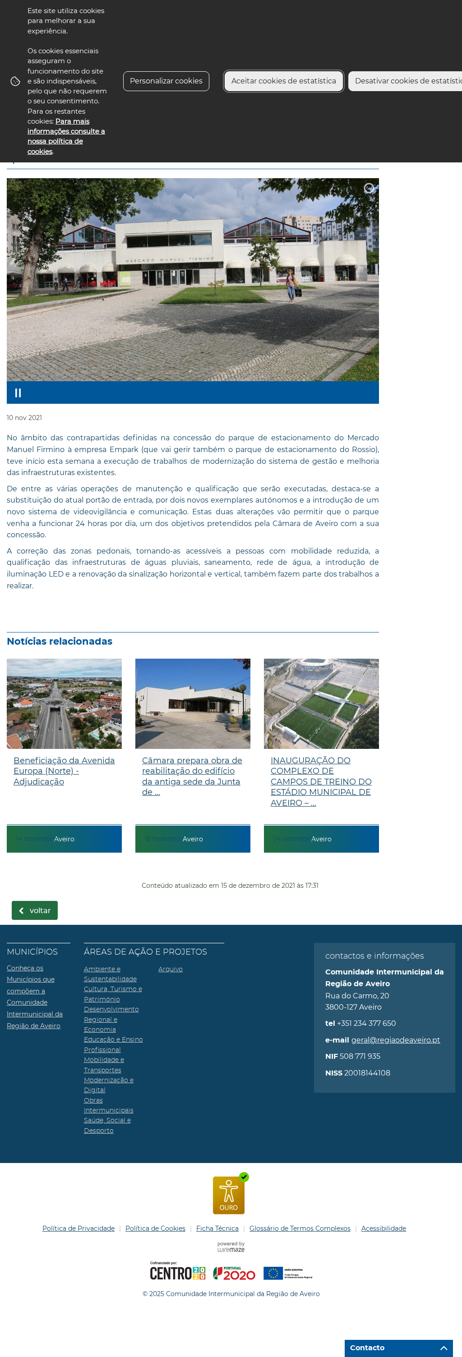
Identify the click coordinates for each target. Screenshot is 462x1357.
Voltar (40, 910)
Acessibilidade (383, 1228)
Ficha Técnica (217, 1228)
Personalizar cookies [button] (166, 81)
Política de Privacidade (78, 1228)
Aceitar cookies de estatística (283, 81)
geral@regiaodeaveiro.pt (395, 1040)
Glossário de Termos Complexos (300, 1228)
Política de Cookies (155, 1228)
